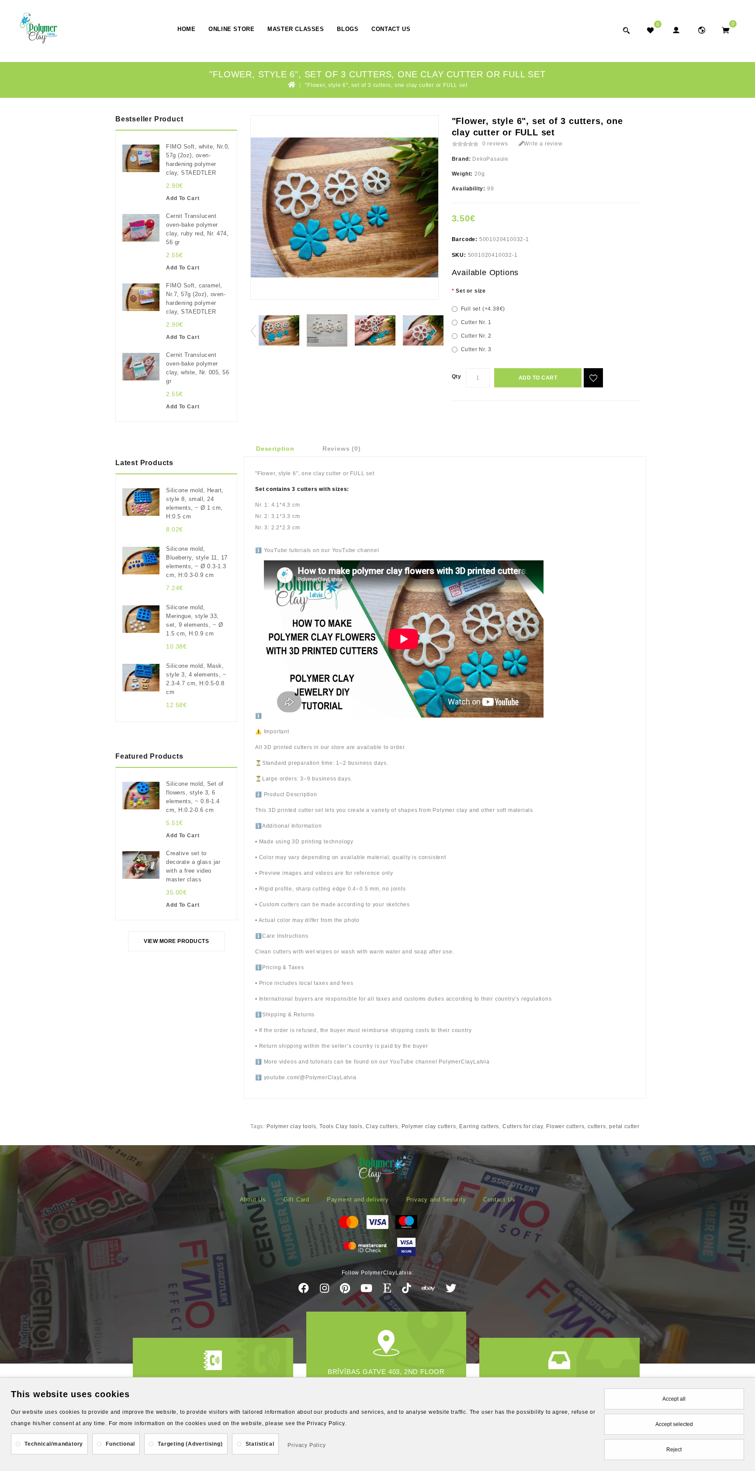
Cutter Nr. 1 (476, 322)
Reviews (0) (341, 448)
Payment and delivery (358, 1199)
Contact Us (390, 29)
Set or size (471, 291)
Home (186, 29)
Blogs (347, 29)
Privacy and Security (436, 1199)
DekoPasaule (490, 159)
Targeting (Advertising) (190, 1444)
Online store (231, 29)
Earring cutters (479, 1126)
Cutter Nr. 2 (476, 336)
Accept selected (674, 1424)
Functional (120, 1444)
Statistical (260, 1444)
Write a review (543, 144)
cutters (597, 1126)
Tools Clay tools (341, 1126)
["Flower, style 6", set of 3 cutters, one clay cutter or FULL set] (278, 330)
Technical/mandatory (53, 1444)
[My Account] (676, 30)
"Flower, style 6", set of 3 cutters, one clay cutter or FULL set (386, 85)
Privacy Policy (306, 1445)
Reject (674, 1450)
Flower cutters (565, 1126)
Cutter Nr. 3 (476, 349)
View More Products (176, 941)
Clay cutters (382, 1126)
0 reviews (495, 144)
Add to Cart (538, 378)
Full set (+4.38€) (483, 309)
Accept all (674, 1399)
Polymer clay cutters (429, 1126)
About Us (253, 1199)
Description (275, 448)
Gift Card (296, 1199)
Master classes (295, 29)
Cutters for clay (522, 1126)
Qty (456, 376)
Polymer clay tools (291, 1126)
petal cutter (624, 1126)
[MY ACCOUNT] (701, 30)
